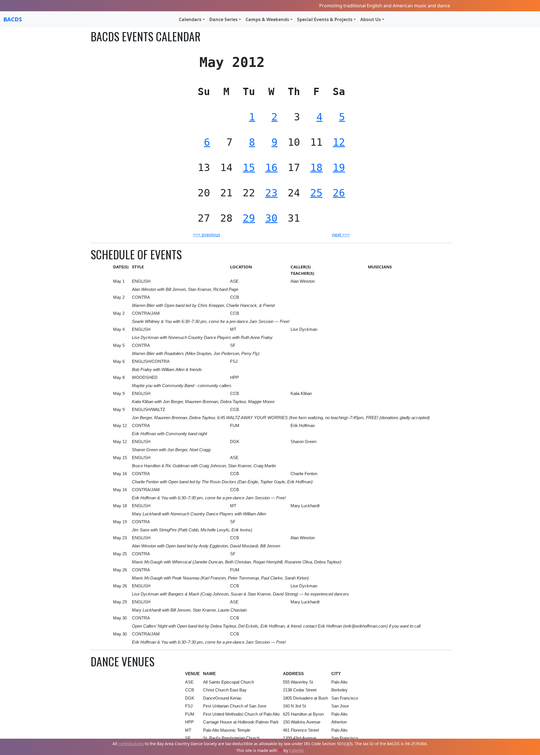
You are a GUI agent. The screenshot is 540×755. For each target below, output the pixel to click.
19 (339, 167)
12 (339, 142)
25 (316, 193)
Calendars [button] (190, 19)
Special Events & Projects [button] (324, 19)
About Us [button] (370, 19)
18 (316, 167)
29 (249, 218)
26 (339, 193)
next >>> (341, 235)
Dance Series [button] (223, 19)
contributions (131, 743)
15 (249, 167)
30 (271, 218)
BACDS (12, 19)
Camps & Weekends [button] (267, 19)
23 (271, 193)
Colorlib (296, 750)
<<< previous (206, 235)
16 (271, 167)
